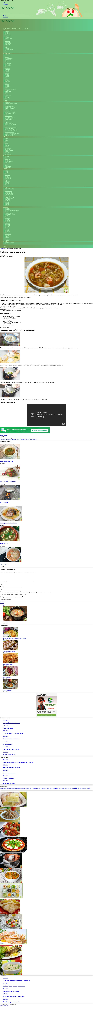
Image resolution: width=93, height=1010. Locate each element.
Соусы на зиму (9, 193)
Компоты (7, 146)
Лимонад (7, 149)
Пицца (7, 226)
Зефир (7, 172)
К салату (7, 205)
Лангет (7, 84)
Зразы (7, 76)
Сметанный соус (9, 189)
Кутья (6, 176)
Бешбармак (8, 59)
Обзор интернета (9, 242)
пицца (63, 788)
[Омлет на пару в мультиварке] (11, 974)
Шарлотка (7, 231)
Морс (6, 143)
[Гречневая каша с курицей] (10, 821)
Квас (6, 141)
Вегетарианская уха (6, 461)
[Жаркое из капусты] (11, 882)
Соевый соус (8, 191)
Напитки (5, 136)
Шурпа (7, 50)
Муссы (7, 180)
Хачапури (7, 227)
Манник (7, 232)
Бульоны (7, 33)
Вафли (7, 208)
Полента (7, 98)
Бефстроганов (9, 58)
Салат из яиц (8, 116)
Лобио (7, 85)
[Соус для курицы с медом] (10, 836)
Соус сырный (8, 192)
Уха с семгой (4, 564)
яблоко (1, 789)
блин (1, 788)
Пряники (7, 225)
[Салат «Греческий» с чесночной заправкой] (11, 928)
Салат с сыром (9, 125)
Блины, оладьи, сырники (11, 211)
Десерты (5, 168)
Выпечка (5, 207)
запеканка (14, 788)
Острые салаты (9, 118)
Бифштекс (8, 63)
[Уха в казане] (10, 499)
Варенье (7, 156)
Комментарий (4, 582)
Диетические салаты (10, 113)
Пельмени (8, 95)
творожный (84, 788)
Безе (6, 170)
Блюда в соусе (9, 198)
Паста (7, 92)
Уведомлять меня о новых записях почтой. (12, 597)
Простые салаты (9, 121)
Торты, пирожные (9, 213)
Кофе (6, 140)
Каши (6, 79)
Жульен (7, 75)
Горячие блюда (7, 53)
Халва (7, 186)
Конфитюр (8, 157)
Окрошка (7, 39)
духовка (10, 788)
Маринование (8, 161)
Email (1, 586)
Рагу (6, 100)
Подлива (7, 97)
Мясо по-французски (10, 89)
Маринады (8, 196)
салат (76, 788)
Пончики (7, 235)
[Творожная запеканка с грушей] (13, 806)
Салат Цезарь (9, 128)
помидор (66, 788)
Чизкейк (7, 229)
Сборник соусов (9, 188)
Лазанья (7, 82)
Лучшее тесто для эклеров (9, 651)
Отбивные (8, 91)
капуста (21, 788)
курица (37, 788)
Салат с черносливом (10, 127)
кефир (24, 788)
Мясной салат (8, 109)
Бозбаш (7, 31)
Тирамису (7, 184)
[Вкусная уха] (10, 540)
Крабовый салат (9, 108)
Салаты (5, 101)
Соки (6, 151)
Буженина (8, 65)
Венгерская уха (7, 621)
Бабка (7, 57)
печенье (52, 788)
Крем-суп (7, 36)
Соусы (5, 187)
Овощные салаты (9, 117)
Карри (7, 77)
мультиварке (42, 788)
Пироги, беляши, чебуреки (12, 210)
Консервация (8, 167)
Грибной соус (8, 200)
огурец (48, 788)
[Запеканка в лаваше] (10, 663)
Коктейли (7, 152)
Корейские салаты (10, 107)
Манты (7, 87)
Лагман (7, 37)
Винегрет (7, 102)
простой (69, 788)
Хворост (7, 218)
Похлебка (7, 41)
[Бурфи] (10, 913)
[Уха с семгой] (11, 561)
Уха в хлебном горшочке (8, 481)
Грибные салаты (9, 106)
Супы (4, 30)
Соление (7, 162)
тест (87, 788)
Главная (2, 248)
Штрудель (7, 230)
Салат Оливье (9, 123)
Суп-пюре (7, 46)
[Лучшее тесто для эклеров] (10, 650)
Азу (6, 54)
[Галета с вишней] (10, 676)
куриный (33, 788)
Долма (7, 71)
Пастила (7, 181)
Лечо (6, 160)
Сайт (1, 589)
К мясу (7, 202)
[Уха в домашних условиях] (11, 520)
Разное (5, 241)
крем (30, 788)
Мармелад (8, 177)
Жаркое (7, 74)
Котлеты (7, 81)
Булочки (7, 220)
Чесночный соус (9, 197)
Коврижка (7, 239)
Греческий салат (9, 105)
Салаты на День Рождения (12, 130)
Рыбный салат (9, 111)
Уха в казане (4, 502)
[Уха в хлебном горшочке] (10, 479)
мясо (46, 788)
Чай (6, 139)
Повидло (7, 159)
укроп (5, 435)
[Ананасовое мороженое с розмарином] (11, 867)
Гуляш (7, 70)
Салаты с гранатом (10, 134)
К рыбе (7, 204)
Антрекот (7, 55)
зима (17, 788)
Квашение (8, 166)
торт (89, 788)
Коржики (7, 209)
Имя (1, 584)
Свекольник (8, 43)
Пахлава (7, 223)
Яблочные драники (7, 690)
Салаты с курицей (10, 112)
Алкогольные (8, 154)
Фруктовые (8, 148)
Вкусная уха (4, 543)
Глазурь (7, 237)
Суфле (7, 240)
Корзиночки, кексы (10, 214)
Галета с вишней (7, 677)
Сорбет (7, 183)
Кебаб (7, 80)
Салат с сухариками (10, 124)
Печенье (7, 216)
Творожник (8, 236)
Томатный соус (9, 194)
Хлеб (6, 215)
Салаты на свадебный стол (12, 133)
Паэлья (7, 93)
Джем (6, 165)
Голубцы (7, 69)
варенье (4, 788)
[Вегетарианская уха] (10, 458)
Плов (6, 96)
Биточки (7, 61)
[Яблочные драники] (10, 689)
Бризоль (7, 64)
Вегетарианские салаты (11, 103)
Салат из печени (9, 122)
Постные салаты (9, 119)
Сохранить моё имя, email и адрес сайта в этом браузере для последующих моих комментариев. (26, 592)
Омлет (7, 90)
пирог (56, 788)
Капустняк (8, 34)
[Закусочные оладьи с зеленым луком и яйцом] (10, 637)
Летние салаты (9, 114)
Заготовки (6, 155)
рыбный (2, 435)
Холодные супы (9, 49)
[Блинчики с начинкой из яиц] (13, 943)
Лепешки (7, 224)
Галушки (7, 68)
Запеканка (8, 234)
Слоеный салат (9, 135)
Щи (6, 52)
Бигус (6, 60)
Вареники (7, 66)
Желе (6, 171)
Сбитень (7, 144)
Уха (6, 47)
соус (81, 788)
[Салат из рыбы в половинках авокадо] (11, 959)
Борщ (6, 32)
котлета (27, 788)
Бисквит (7, 221)
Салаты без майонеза (11, 129)
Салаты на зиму (9, 132)
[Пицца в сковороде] (13, 852)
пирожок (60, 788)
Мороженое (8, 178)
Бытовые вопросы (10, 243)
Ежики (7, 73)
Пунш (6, 138)
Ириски (7, 173)
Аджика (7, 164)
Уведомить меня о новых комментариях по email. (14, 594)
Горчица (7, 199)
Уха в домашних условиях (8, 523)
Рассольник (8, 42)
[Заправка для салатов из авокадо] (11, 898)
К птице (7, 203)
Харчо (7, 48)
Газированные (9, 150)
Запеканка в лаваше (8, 664)
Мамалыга (8, 86)
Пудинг (7, 182)
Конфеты (7, 175)
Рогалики (7, 219)
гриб (7, 788)
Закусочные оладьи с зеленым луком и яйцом (14, 638)
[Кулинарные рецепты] (8, 13)
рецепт (73, 788)
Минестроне (8, 38)
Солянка (7, 44)
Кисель (7, 145)
